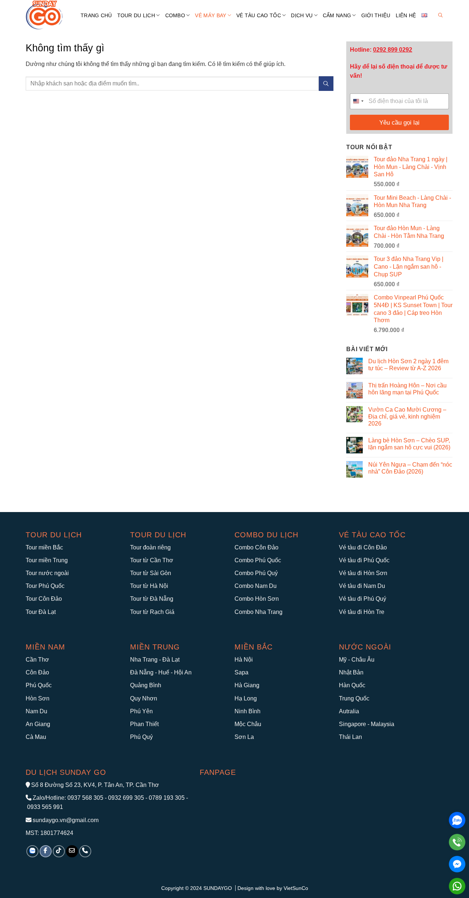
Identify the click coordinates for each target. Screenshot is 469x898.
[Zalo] (457, 820)
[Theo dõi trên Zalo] (32, 851)
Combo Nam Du (255, 586)
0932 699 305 (126, 798)
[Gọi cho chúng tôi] (85, 851)
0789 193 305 (167, 798)
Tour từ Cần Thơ (151, 560)
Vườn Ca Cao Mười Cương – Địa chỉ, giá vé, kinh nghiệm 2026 (407, 416)
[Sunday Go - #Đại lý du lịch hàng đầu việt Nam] (48, 15)
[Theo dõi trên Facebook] (46, 851)
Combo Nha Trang (258, 612)
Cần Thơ (37, 659)
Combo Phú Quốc (257, 560)
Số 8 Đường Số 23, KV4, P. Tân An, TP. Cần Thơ (95, 785)
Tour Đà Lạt (41, 612)
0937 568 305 (85, 798)
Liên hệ (406, 15)
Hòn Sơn (37, 698)
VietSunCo (296, 888)
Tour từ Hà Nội (149, 586)
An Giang (38, 724)
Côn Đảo (37, 672)
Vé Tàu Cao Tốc (258, 15)
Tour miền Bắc (44, 547)
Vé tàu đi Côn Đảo (363, 547)
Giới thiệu (376, 15)
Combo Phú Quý (256, 573)
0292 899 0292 (392, 50)
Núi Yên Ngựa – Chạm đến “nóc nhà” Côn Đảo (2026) (410, 468)
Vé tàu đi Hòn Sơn (363, 573)
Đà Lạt (171, 659)
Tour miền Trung (47, 560)
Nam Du (36, 711)
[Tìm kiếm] (440, 15)
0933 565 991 (44, 807)
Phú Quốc (39, 685)
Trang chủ (96, 15)
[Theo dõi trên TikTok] (59, 851)
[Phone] (457, 842)
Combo (175, 15)
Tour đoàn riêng (150, 547)
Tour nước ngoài (47, 573)
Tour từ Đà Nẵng (151, 599)
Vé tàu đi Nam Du (362, 586)
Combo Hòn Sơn (256, 599)
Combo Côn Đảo (256, 547)
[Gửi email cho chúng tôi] (72, 851)
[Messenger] (457, 864)
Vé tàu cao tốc (372, 535)
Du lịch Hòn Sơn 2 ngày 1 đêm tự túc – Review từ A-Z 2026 (408, 364)
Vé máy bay (210, 15)
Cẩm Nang (337, 15)
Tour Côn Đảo (44, 599)
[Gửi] (326, 83)
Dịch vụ (302, 15)
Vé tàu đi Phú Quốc (364, 560)
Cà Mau (36, 737)
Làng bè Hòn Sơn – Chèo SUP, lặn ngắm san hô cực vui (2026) (409, 443)
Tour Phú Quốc (45, 586)
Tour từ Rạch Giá (152, 612)
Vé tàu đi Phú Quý (362, 599)
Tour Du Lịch (136, 15)
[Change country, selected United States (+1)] (358, 101)
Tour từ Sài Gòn (150, 573)
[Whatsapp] (457, 886)
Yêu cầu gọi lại (399, 122)
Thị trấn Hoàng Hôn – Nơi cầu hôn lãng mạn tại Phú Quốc (407, 388)
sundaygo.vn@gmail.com (66, 820)
